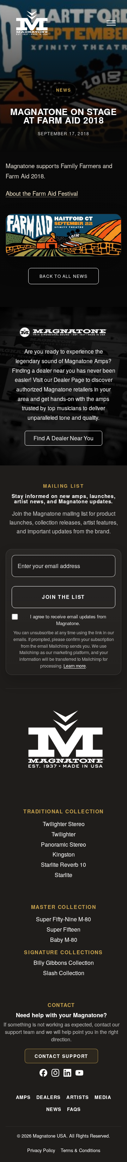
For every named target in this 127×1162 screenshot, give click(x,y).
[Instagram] (55, 1073)
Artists (77, 1097)
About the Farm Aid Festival (42, 193)
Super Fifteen (63, 929)
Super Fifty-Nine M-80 (63, 919)
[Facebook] (43, 1073)
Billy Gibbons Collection (64, 962)
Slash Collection (63, 973)
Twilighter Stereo (64, 824)
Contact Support (61, 1056)
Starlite (63, 875)
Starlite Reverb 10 (63, 864)
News (53, 1109)
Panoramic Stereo (63, 844)
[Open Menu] (111, 23)
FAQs (74, 1109)
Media (103, 1097)
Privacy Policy (41, 1150)
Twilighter (63, 834)
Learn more (75, 666)
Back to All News (63, 276)
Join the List (63, 596)
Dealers (48, 1097)
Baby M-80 (63, 939)
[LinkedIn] (67, 1073)
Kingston (64, 854)
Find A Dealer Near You (63, 438)
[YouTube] (79, 1073)
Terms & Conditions (80, 1150)
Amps (23, 1097)
